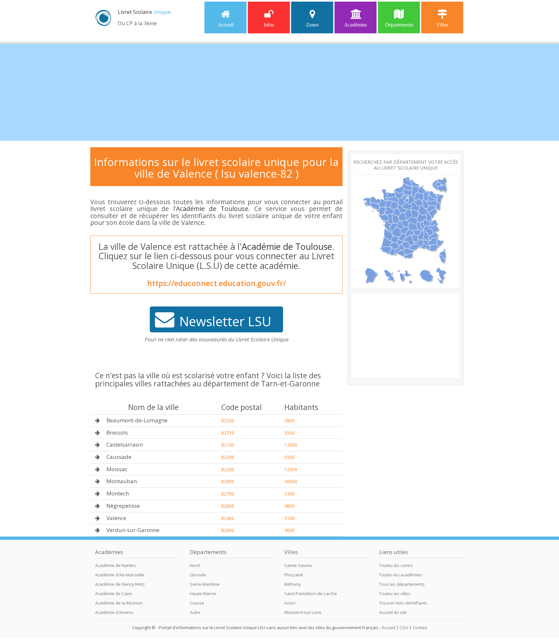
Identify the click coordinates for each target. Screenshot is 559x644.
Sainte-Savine (298, 565)
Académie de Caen (113, 593)
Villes (442, 25)
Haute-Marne (203, 593)
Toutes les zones (396, 565)
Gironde (198, 575)
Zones (312, 25)
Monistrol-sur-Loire (303, 612)
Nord (195, 565)
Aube (195, 612)
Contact (419, 627)
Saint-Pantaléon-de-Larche (310, 593)
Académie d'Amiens (114, 612)
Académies (355, 25)
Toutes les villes (395, 593)
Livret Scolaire (144, 12)
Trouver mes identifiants (403, 603)
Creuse (197, 603)
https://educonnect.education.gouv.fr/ (216, 283)
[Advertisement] (279, 92)
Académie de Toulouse (212, 208)
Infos (269, 25)
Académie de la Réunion (119, 603)
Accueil (226, 25)
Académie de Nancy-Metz (120, 584)
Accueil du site (393, 612)
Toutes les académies (400, 575)
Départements (399, 25)
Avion (289, 603)
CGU (404, 627)
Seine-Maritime (205, 584)
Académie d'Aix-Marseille (119, 575)
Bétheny (292, 584)
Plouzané (293, 575)
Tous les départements (402, 584)
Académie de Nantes (115, 565)
